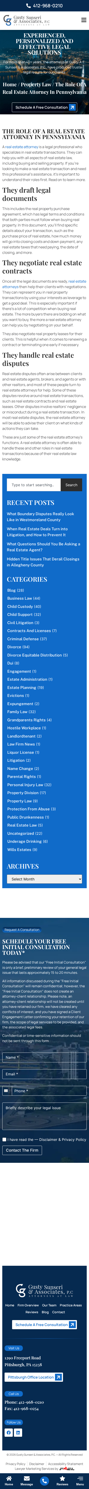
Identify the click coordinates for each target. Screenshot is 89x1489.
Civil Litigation (20, 622)
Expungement (20, 703)
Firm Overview (28, 1305)
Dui (10, 663)
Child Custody (20, 606)
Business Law (19, 598)
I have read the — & (46, 1139)
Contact (58, 1312)
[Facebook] (9, 1433)
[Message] (27, 1478)
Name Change (20, 768)
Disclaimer (48, 1139)
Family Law (17, 711)
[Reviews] (62, 1478)
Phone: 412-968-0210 (24, 1402)
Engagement (19, 671)
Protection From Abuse (28, 809)
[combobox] (34, 484)
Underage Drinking (24, 841)
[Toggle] (84, 20)
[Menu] (80, 1478)
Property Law (36, 84)
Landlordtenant (21, 736)
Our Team (49, 1305)
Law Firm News (21, 744)
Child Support (20, 614)
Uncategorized (20, 833)
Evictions (15, 695)
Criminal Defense (23, 639)
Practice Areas (71, 1305)
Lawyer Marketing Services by (36, 1468)
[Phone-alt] (44, 1481)
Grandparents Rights (26, 720)
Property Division (23, 792)
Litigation (16, 760)
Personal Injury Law (25, 785)
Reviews (32, 1312)
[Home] (9, 1478)
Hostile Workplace (24, 728)
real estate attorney (21, 146)
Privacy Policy (74, 1139)
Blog (11, 590)
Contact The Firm (22, 1150)
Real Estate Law (22, 825)
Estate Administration (27, 679)
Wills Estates (19, 849)
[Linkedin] (18, 1433)
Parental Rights (21, 776)
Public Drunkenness (25, 817)
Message (27, 1484)
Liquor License (20, 752)
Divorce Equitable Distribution (34, 655)
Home (10, 84)
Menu (80, 1484)
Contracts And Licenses (29, 630)
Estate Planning (21, 687)
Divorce (14, 647)
